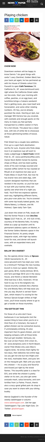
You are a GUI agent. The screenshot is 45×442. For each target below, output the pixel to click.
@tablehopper (18, 409)
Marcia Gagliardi (12, 27)
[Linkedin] (21, 20)
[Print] (37, 20)
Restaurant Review (14, 28)
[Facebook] (6, 20)
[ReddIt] (26, 20)
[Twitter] (11, 20)
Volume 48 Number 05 (13, 29)
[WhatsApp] (16, 20)
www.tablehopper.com (14, 403)
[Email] (31, 20)
